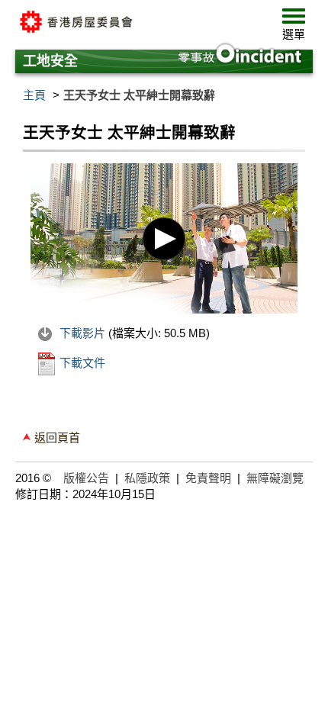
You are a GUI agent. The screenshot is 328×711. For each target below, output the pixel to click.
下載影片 (82, 333)
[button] (294, 27)
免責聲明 (208, 477)
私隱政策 (147, 477)
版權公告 (86, 477)
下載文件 (80, 362)
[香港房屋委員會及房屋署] (130, 23)
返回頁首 (57, 437)
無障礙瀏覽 (275, 477)
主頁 (34, 94)
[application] (164, 238)
